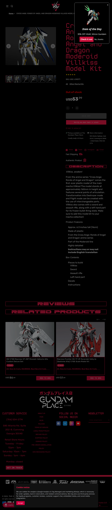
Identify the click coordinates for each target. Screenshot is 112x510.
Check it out (86, 39)
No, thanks (98, 39)
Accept (20, 503)
